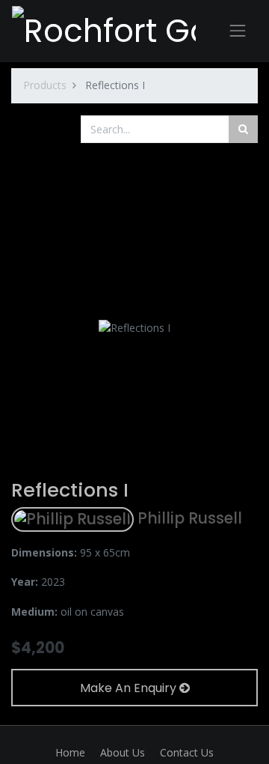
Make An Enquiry (129, 688)
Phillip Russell (188, 518)
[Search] (243, 129)
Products (45, 85)
